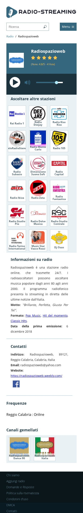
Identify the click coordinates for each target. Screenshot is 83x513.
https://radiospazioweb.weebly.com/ (36, 376)
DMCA (10, 505)
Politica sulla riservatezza (22, 493)
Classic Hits (19, 321)
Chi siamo (12, 475)
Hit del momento (55, 315)
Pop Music (33, 315)
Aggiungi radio (15, 481)
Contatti (11, 511)
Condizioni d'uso (17, 499)
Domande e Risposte (20, 487)
